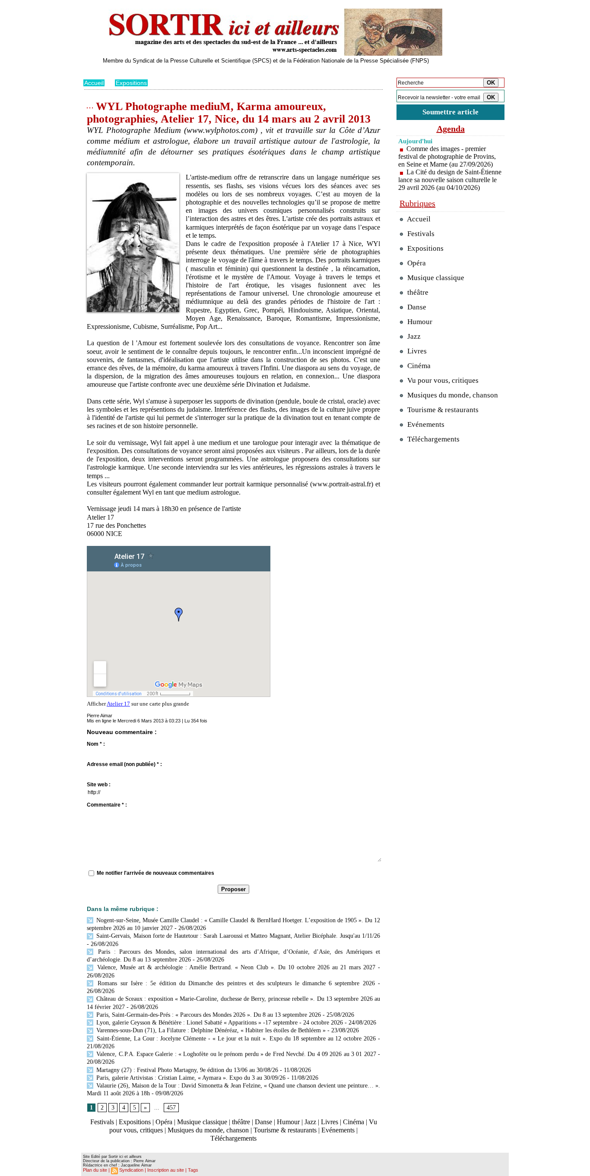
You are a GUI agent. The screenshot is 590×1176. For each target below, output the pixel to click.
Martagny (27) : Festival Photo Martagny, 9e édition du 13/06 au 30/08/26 (186, 1070)
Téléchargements (233, 1138)
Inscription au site (165, 1170)
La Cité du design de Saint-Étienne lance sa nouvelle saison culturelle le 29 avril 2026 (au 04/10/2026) (449, 179)
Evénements (338, 1130)
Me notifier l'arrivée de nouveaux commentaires (155, 873)
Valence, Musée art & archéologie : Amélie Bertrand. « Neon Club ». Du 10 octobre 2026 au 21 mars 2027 (235, 967)
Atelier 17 (118, 703)
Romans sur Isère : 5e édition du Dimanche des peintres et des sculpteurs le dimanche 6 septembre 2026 (235, 983)
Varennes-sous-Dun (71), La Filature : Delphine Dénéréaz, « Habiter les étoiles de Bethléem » (210, 1030)
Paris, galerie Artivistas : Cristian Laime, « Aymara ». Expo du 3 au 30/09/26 (190, 1078)
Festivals (102, 1122)
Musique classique (202, 1122)
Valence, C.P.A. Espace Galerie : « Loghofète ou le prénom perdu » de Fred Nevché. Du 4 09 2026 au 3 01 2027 (235, 1054)
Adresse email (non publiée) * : (124, 764)
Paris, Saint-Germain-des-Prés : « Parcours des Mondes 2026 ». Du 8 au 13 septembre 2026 (208, 1015)
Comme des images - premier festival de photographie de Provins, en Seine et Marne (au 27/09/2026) (447, 156)
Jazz (310, 1122)
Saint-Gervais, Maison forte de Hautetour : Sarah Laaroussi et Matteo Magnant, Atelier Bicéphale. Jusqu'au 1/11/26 (237, 936)
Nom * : (96, 744)
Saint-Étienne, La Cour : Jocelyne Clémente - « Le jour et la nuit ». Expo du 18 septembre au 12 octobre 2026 (235, 1038)
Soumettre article (450, 112)
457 (171, 1107)
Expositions (131, 82)
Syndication (131, 1170)
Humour (288, 1122)
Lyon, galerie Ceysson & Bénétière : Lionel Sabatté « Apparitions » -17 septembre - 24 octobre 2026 (219, 1022)
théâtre (241, 1122)
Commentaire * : (107, 805)
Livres (329, 1122)
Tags (193, 1170)
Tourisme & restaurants (285, 1130)
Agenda (451, 128)
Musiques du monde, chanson (208, 1130)
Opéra (163, 1122)
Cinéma (353, 1122)
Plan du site (95, 1170)
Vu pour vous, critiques (442, 380)
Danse (263, 1122)
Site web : (99, 785)
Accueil (94, 82)
